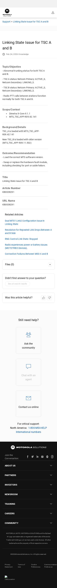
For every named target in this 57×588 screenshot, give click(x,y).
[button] (50, 264)
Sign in (53, 12)
